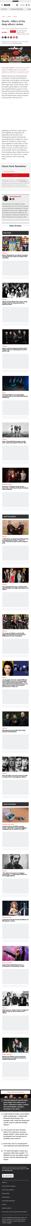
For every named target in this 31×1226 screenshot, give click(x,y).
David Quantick (22, 31)
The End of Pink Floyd (17, 9)
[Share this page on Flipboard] (14, 37)
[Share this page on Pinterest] (11, 37)
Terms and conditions (8, 1190)
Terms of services (21, 180)
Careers (4, 1204)
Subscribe (22, 5)
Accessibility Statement (8, 1201)
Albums (9, 16)
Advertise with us (7, 1208)
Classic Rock (20, 32)
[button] (2, 4)
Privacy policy (5, 1193)
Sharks (15, 16)
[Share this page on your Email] (17, 37)
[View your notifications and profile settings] (17, 5)
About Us (4, 1182)
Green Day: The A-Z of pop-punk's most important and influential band (16, 1145)
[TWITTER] (11, 199)
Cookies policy (6, 1197)
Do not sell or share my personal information (14, 1212)
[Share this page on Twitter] (5, 37)
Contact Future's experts (8, 1186)
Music (3, 16)
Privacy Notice (23, 181)
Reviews (13, 31)
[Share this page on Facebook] (3, 37)
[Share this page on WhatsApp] (8, 37)
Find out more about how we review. (20, 72)
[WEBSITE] (13, 199)
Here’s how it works (17, 43)
